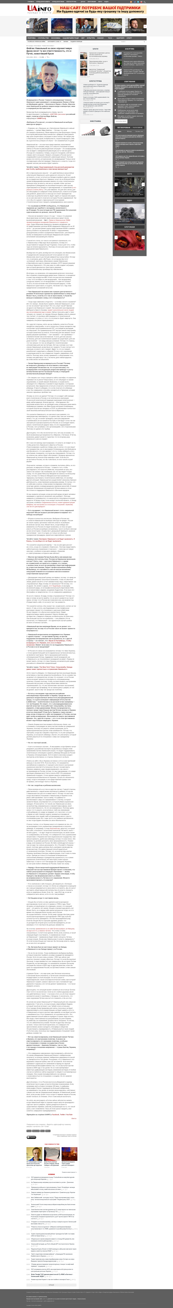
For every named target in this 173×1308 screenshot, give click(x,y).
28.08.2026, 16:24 (88, 107)
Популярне (137, 128)
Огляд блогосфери (43, 1)
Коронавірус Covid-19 (54, 41)
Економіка (55, 38)
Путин (42, 1130)
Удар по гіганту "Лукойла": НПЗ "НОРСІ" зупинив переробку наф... (36, 30)
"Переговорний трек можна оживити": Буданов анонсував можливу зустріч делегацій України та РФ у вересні (129, 163)
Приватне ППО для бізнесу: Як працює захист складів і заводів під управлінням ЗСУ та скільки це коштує (134, 72)
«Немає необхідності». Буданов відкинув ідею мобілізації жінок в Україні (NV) (95, 85)
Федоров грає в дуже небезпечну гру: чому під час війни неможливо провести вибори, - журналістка (134, 63)
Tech (109, 38)
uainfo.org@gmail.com (48, 1301)
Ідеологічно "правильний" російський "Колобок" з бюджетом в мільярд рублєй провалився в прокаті (100, 72)
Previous (27, 26)
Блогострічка (70, 2)
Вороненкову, (55, 828)
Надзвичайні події (71, 38)
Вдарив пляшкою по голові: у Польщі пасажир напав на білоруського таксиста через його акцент (129, 144)
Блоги (95, 49)
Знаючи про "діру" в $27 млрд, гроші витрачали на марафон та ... (86, 30)
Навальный (36, 1130)
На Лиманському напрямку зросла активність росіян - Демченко (52, 1182)
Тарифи (65, 41)
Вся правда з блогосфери (33, 45)
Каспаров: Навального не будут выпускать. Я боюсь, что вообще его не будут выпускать (50, 540)
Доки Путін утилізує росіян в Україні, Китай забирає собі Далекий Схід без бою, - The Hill (51, 1164)
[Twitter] (138, 2)
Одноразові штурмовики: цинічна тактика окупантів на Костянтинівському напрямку (99, 54)
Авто (82, 1292)
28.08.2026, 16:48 (88, 95)
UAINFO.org (41, 118)
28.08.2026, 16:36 (88, 100)
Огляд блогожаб (58, 1)
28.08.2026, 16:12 (88, 114)
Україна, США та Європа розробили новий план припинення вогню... (133, 30)
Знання (100, 38)
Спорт (129, 38)
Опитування (129, 82)
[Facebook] (134, 2)
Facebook (55, 1115)
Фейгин (48, 1130)
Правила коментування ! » (69, 1172)
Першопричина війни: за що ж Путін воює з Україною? (98, 62)
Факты (73, 1118)
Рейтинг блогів (123, 1292)
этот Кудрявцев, (55, 586)
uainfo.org (45, 1298)
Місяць (129, 131)
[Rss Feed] (131, 2)
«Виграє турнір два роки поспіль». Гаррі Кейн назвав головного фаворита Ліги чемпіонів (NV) (97, 111)
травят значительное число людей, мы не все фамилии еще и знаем (50, 311)
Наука (69, 1292)
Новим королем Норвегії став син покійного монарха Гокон (50, 1279)
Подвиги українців (76, 41)
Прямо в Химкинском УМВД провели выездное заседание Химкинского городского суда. (48, 222)
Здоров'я (120, 38)
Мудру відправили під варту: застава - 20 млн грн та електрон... (60, 30)
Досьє (83, 1)
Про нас (28, 1301)
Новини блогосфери (48, 45)
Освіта (78, 1292)
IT (84, 1292)
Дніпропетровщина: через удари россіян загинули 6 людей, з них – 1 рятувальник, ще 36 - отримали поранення (68, 1166)
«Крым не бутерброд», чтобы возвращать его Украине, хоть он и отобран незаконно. (48, 643)
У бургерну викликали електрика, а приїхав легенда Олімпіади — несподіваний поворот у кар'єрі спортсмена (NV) (96, 91)
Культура (91, 38)
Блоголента (116, 1292)
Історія (73, 1292)
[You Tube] (141, 2)
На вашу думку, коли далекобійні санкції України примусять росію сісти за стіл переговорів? (130, 86)
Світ (83, 38)
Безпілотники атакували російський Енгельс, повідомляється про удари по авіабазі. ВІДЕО (129, 220)
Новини (51, 1174)
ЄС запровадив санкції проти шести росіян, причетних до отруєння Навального (34, 1164)
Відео (106, 1)
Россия (29, 1130)
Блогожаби (92, 1)
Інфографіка (95, 121)
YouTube (69, 1115)
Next (146, 26)
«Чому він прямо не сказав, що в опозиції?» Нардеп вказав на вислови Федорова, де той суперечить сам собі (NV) (96, 104)
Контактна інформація (37, 1301)
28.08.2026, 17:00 (88, 88)
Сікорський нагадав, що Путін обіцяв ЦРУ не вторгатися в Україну (52, 1244)
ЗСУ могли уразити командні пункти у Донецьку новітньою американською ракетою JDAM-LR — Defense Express (129, 137)
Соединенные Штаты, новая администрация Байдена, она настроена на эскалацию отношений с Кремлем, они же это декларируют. (50, 505)
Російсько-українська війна (36, 41)
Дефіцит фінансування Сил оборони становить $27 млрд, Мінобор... (110, 30)
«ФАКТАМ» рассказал (58, 114)
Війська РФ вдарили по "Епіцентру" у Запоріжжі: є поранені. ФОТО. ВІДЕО (129, 193)
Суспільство (43, 38)
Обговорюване (123, 128)
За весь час (139, 131)
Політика (32, 38)
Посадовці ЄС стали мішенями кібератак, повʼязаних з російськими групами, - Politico (133, 54)
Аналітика (129, 49)
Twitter (62, 1115)
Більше (51, 1285)
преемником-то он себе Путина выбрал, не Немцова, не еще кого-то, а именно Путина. (50, 930)
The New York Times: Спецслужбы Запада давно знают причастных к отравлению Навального (49, 668)
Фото (100, 1)
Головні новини (35, 1292)
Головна (31, 1)
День (119, 131)
